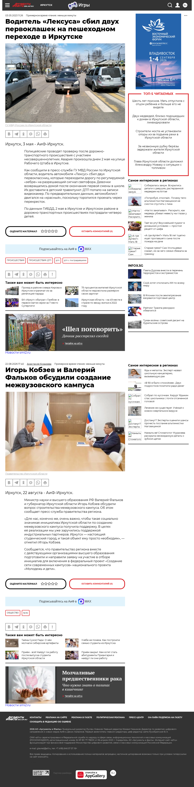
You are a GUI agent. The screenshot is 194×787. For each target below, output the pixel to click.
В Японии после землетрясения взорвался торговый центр (162, 296)
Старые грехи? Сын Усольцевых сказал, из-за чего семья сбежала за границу (165, 250)
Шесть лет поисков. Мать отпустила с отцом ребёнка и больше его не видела (158, 104)
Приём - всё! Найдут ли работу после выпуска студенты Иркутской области (40, 655)
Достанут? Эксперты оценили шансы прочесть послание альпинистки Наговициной (166, 423)
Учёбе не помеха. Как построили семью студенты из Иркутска (100, 641)
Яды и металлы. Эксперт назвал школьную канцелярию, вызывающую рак (163, 373)
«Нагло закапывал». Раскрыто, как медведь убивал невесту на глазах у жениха (165, 213)
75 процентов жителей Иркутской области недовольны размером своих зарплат (101, 290)
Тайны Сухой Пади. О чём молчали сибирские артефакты (40, 641)
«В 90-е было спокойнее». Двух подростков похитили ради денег (164, 384)
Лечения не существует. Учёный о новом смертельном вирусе (164, 409)
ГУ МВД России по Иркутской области (28, 125)
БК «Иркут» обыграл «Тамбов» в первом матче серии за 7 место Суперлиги (40, 302)
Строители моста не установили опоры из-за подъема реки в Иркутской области (158, 134)
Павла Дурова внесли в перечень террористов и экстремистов (163, 271)
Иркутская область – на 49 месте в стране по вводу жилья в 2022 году (101, 302)
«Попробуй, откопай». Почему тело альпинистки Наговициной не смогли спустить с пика (165, 200)
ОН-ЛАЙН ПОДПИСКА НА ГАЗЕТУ (165, 717)
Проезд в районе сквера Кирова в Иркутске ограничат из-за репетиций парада (42, 290)
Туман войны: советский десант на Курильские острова (163, 321)
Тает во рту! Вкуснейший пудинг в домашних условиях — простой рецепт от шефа (164, 225)
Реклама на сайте (56, 717)
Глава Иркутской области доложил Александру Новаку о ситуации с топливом (158, 165)
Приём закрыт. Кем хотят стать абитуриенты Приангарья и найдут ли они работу (99, 655)
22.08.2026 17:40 (14, 363)
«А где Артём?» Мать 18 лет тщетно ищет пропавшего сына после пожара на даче (164, 238)
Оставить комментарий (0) (97, 231)
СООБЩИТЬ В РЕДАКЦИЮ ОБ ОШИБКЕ (50, 722)
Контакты (35, 717)
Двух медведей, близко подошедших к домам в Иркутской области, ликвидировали (158, 119)
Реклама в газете (81, 717)
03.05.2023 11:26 (14, 15)
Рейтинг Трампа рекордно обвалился (159, 309)
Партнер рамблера (62, 773)
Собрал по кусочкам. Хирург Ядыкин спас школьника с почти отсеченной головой (166, 398)
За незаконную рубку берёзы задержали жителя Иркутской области (158, 149)
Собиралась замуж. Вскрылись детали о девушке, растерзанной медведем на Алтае (163, 188)
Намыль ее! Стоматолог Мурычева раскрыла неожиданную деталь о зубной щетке (164, 435)
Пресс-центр (136, 717)
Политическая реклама (110, 717)
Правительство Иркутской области (26, 473)
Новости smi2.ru (18, 352)
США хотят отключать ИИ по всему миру (164, 284)
